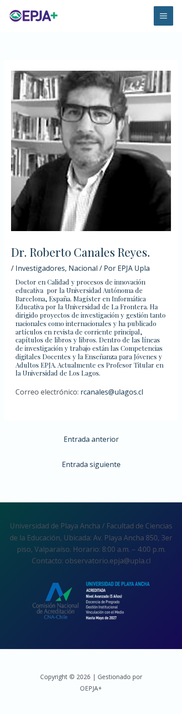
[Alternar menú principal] (163, 16)
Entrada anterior (91, 439)
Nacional (83, 268)
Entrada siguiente (91, 464)
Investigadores (40, 268)
